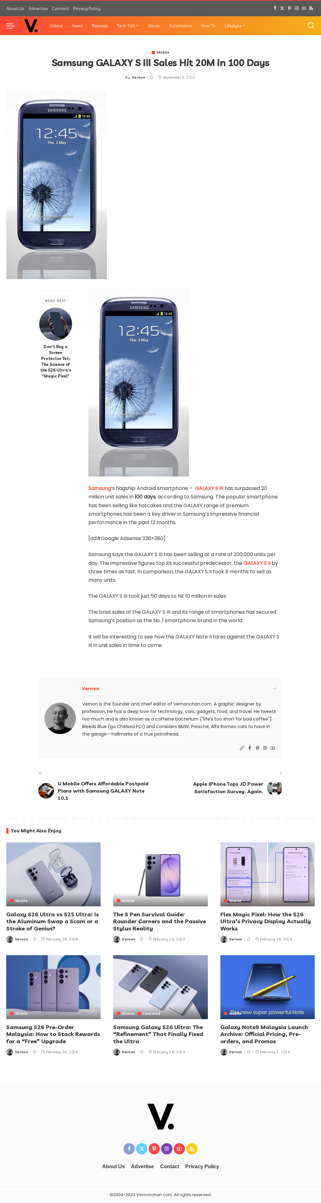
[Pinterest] (289, 8)
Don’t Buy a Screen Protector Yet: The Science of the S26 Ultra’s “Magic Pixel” (55, 361)
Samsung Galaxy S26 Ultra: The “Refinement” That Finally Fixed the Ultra (158, 1034)
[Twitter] (282, 8)
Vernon (138, 77)
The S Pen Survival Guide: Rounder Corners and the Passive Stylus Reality (159, 921)
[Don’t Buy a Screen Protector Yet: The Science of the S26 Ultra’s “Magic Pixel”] (55, 324)
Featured (151, 1013)
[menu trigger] (13, 25)
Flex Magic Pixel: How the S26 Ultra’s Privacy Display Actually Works (265, 921)
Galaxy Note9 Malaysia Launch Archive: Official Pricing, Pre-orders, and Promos (264, 1034)
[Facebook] (275, 8)
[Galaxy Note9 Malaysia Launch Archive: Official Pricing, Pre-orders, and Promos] (267, 987)
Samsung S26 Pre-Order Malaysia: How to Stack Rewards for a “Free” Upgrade (53, 1034)
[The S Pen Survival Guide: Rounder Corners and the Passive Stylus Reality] (160, 874)
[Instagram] (296, 8)
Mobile (163, 52)
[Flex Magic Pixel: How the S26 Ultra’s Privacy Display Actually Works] (267, 874)
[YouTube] (304, 8)
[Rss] (311, 8)
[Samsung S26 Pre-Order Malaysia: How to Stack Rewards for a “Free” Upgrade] (53, 987)
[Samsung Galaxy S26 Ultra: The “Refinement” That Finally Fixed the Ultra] (160, 987)
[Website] (242, 748)
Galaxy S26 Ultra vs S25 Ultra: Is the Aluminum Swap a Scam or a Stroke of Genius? (52, 921)
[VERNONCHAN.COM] (30, 25)
